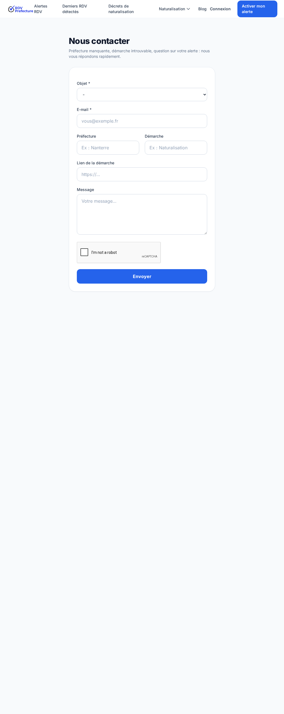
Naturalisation (172, 8)
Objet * (83, 83)
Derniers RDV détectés (74, 9)
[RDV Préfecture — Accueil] (20, 9)
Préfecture (86, 136)
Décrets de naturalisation (121, 9)
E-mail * (84, 109)
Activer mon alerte (253, 9)
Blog (202, 8)
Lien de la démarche (95, 162)
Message (85, 189)
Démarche (154, 136)
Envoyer (142, 276)
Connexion (220, 8)
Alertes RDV (40, 9)
